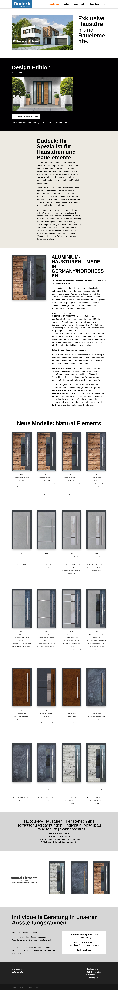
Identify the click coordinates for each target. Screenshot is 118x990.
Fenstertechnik (78, 4)
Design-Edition (93, 4)
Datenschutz (17, 972)
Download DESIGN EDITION (26, 116)
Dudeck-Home (54, 4)
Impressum (17, 969)
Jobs (104, 4)
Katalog (65, 4)
